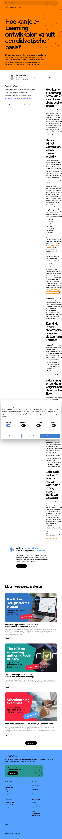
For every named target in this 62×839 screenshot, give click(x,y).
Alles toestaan (50, 435)
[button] (56, 2)
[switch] (23, 425)
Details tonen (53, 431)
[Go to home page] (13, 756)
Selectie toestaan (31, 435)
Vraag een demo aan (51, 538)
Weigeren (11, 435)
